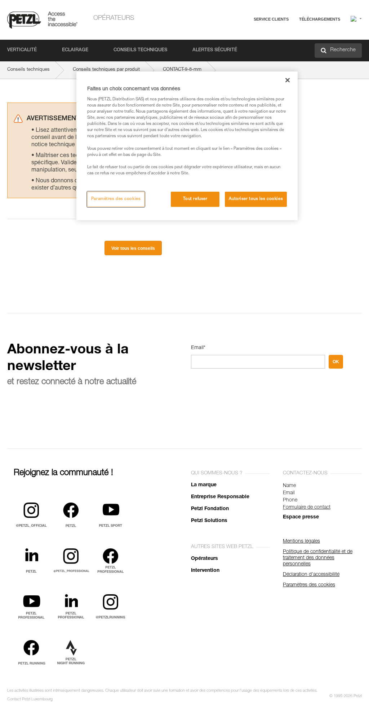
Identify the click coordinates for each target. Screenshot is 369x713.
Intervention (205, 570)
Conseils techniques (140, 50)
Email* (198, 348)
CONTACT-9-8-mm (182, 70)
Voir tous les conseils (133, 248)
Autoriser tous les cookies (256, 199)
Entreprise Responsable (220, 497)
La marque (204, 485)
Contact (240, 46)
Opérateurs (113, 18)
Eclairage (75, 50)
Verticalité (22, 50)
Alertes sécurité (214, 50)
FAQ (236, 36)
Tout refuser (195, 199)
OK (336, 361)
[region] (187, 145)
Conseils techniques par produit (106, 70)
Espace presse (301, 517)
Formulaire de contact (306, 507)
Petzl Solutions (209, 520)
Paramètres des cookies (116, 199)
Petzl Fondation (210, 509)
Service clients (271, 19)
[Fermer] (287, 80)
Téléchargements (319, 19)
